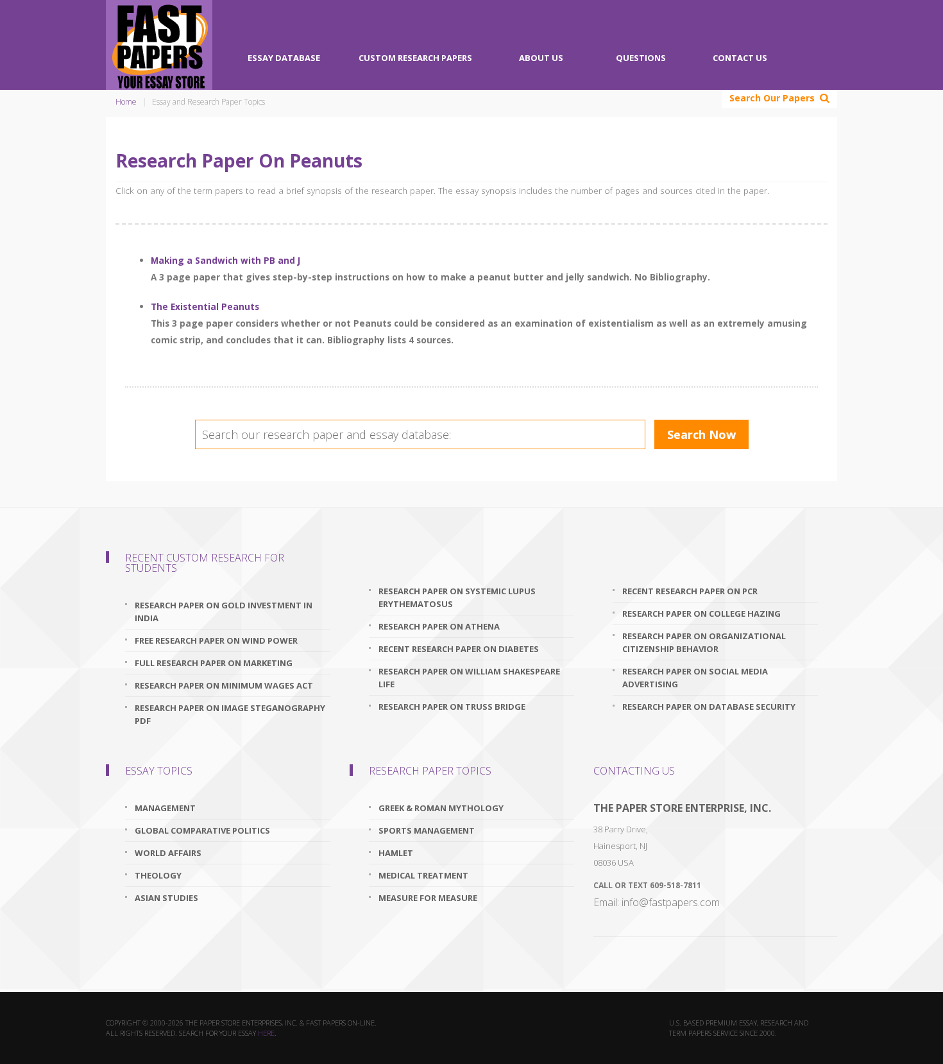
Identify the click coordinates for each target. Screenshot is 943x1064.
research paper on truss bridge (451, 706)
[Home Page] (159, 45)
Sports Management (426, 830)
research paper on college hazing (701, 613)
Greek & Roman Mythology (441, 808)
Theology (158, 875)
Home (126, 101)
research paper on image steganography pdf (230, 714)
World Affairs (168, 853)
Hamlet (395, 853)
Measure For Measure (427, 898)
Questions (641, 58)
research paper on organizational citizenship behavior (704, 642)
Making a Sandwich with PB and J (225, 260)
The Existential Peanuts (205, 306)
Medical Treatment (423, 875)
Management (165, 808)
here (266, 1033)
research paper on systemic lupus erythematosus (457, 597)
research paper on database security (708, 706)
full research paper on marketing (214, 663)
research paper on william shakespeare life (469, 677)
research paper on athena (439, 626)
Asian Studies (166, 898)
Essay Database (284, 58)
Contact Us (740, 58)
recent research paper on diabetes (458, 649)
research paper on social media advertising (695, 677)
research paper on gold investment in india (223, 611)
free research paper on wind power (216, 640)
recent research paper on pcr (690, 591)
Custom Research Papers (415, 58)
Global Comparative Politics (202, 830)
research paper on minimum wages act (224, 685)
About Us (541, 58)
